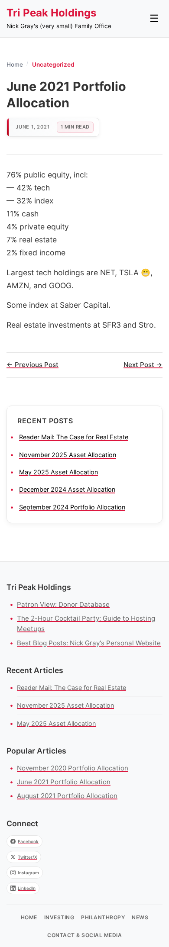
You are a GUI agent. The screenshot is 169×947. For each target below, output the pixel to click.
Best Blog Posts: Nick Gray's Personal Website (89, 643)
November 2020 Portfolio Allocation (72, 768)
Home (14, 64)
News (140, 917)
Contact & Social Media (84, 935)
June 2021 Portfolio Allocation (63, 782)
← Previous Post (32, 365)
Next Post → (143, 365)
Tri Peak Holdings (51, 12)
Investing (59, 917)
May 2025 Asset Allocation (58, 472)
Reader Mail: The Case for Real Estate (73, 437)
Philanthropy (103, 917)
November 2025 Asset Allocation (67, 454)
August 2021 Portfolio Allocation (67, 796)
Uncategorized (53, 64)
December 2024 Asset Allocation (67, 489)
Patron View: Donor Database (63, 604)
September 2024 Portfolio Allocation (72, 507)
